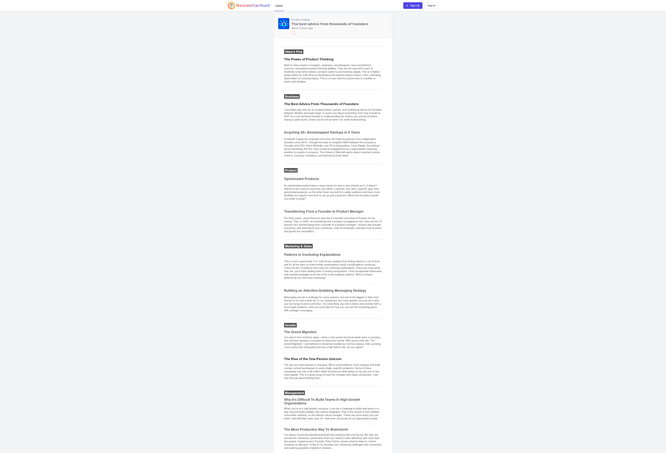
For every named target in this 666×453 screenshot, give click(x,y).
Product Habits (300, 19)
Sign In (432, 5)
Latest (279, 5)
